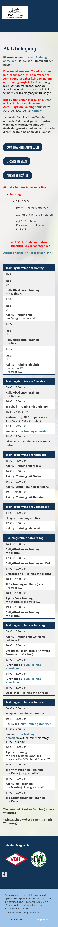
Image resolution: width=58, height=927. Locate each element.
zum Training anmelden (32, 431)
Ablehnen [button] (16, 919)
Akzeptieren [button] (41, 919)
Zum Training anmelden (23, 147)
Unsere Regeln (17, 161)
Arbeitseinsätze (18, 175)
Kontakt (37, 110)
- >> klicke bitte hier (36, 253)
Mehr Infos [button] (36, 912)
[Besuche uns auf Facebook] (4, 874)
